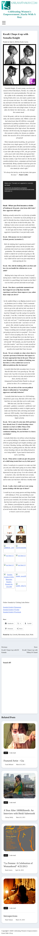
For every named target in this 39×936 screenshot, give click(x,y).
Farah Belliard (9, 764)
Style (27, 634)
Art (11, 634)
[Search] (35, 22)
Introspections (10, 916)
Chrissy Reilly (9, 817)
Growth (14, 634)
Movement (21, 634)
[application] (19, 190)
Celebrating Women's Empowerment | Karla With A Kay (19, 14)
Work (31, 634)
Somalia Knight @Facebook (12, 612)
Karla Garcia (24, 42)
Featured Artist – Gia (14, 760)
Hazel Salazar (9, 920)
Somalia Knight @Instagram (12, 607)
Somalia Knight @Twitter (11, 610)
